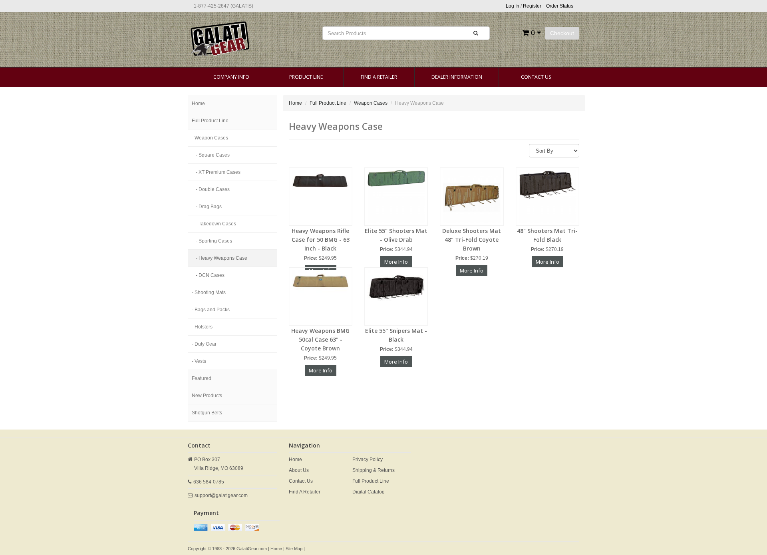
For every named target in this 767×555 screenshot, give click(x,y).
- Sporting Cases (214, 241)
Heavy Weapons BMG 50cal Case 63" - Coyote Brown (320, 339)
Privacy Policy (367, 459)
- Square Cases (213, 155)
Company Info (231, 77)
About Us (299, 470)
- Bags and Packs (211, 309)
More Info (396, 261)
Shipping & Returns (373, 470)
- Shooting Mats (209, 292)
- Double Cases (213, 189)
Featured (201, 378)
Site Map (294, 548)
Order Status (559, 6)
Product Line (306, 77)
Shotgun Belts (207, 413)
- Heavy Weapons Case (221, 258)
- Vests (199, 361)
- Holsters (202, 327)
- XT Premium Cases (218, 172)
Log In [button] (512, 6)
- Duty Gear (204, 344)
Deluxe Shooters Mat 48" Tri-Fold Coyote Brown (471, 239)
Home (198, 103)
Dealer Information (456, 77)
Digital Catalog (368, 492)
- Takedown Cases (216, 224)
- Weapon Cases (210, 138)
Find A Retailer (379, 77)
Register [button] (532, 6)
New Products (207, 395)
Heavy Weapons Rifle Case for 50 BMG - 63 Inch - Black (321, 239)
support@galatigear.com (221, 495)
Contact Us (536, 77)
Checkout (562, 33)
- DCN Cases (210, 275)
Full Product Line (210, 120)
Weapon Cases (370, 103)
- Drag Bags (209, 206)
